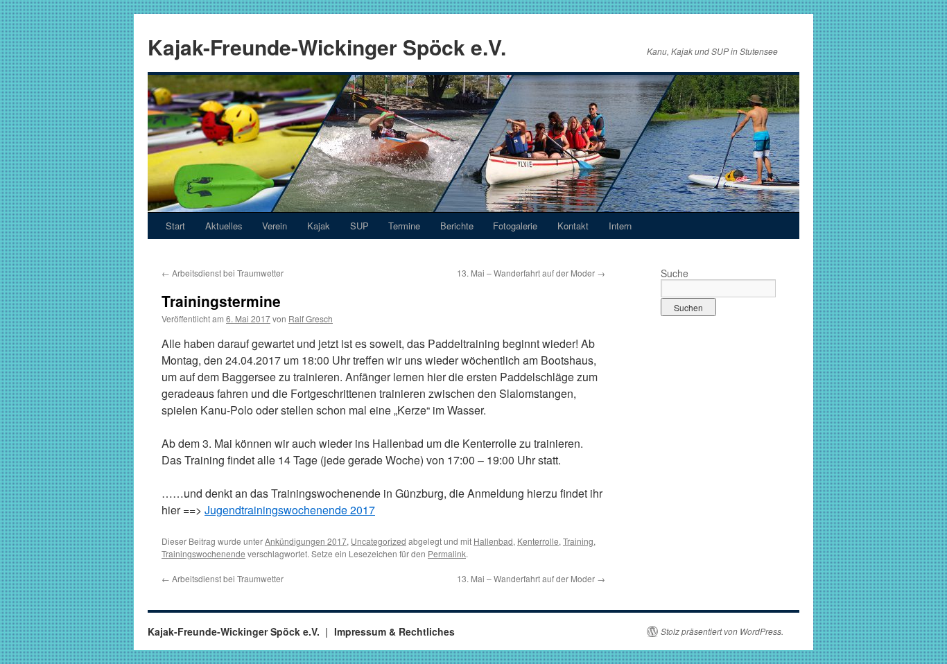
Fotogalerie (515, 225)
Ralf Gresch (310, 318)
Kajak (318, 225)
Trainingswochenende (203, 553)
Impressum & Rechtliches (394, 631)
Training (578, 541)
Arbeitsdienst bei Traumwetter (223, 273)
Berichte (457, 225)
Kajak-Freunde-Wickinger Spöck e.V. (327, 47)
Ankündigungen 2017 (306, 541)
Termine (404, 225)
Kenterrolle (538, 541)
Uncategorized (378, 541)
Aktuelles (224, 225)
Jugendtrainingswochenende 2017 (290, 510)
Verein (274, 225)
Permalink (447, 553)
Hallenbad (493, 541)
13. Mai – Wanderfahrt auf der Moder (531, 273)
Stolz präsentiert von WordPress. (722, 631)
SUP (359, 225)
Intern (620, 225)
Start (175, 225)
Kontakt (573, 225)
